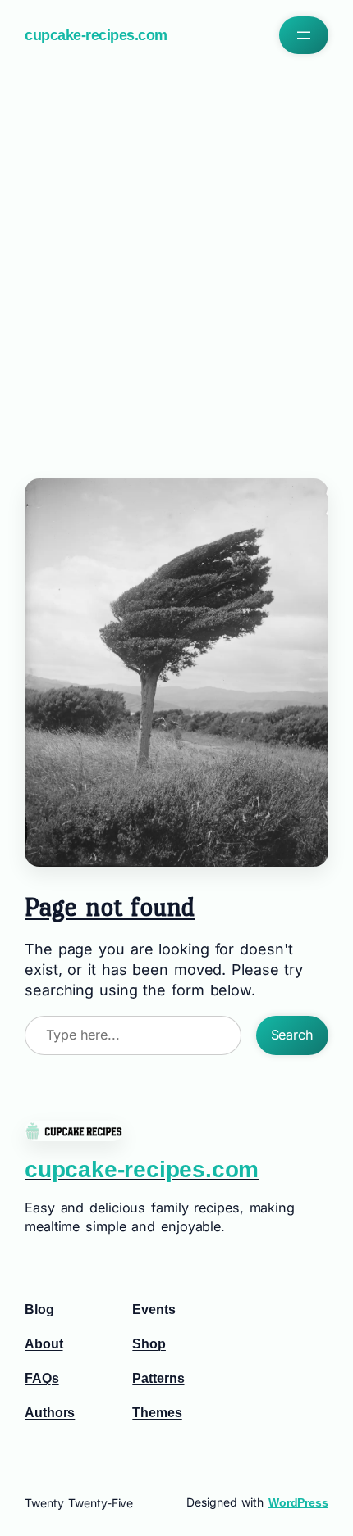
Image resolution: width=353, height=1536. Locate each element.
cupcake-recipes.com (96, 35)
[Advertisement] (176, 262)
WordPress (298, 1502)
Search (292, 1034)
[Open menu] (303, 35)
